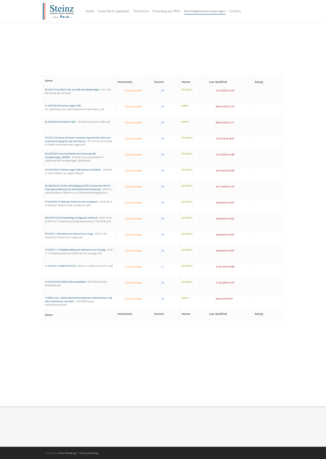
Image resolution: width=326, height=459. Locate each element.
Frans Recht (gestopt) (113, 11)
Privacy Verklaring (88, 453)
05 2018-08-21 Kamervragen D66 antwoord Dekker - (78, 171)
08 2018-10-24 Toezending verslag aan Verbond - (78, 219)
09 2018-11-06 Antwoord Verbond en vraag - (76, 235)
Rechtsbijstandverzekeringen (204, 11)
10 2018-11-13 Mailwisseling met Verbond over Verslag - (79, 251)
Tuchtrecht (141, 11)
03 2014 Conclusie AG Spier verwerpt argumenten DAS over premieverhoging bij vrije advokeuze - (78, 141)
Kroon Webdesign (67, 453)
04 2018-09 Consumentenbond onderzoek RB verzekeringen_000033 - (74, 157)
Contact (235, 11)
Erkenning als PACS (166, 11)
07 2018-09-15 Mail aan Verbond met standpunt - (78, 203)
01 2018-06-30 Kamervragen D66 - (74, 107)
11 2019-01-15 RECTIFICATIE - (79, 266)
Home (89, 11)
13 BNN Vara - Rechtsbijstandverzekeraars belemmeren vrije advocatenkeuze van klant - (78, 301)
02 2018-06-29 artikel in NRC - (77, 121)
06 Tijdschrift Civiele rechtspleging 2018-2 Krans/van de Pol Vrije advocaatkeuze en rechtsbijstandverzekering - (78, 189)
